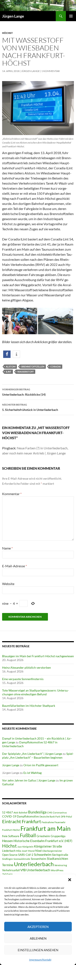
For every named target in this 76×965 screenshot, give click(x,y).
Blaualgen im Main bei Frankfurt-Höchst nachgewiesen (38, 656)
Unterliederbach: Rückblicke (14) (24, 392)
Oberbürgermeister (52, 850)
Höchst (7, 33)
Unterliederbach (34, 864)
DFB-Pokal (66, 816)
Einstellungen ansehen (38, 950)
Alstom (10, 366)
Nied (38, 850)
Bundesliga (37, 812)
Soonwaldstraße (22, 858)
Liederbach (8, 850)
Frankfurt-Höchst (11, 829)
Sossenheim (38, 858)
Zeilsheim (7, 874)
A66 (16, 812)
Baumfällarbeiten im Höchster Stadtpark (28, 705)
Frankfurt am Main (45, 828)
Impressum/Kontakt (40, 959)
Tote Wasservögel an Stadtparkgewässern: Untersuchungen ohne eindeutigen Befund (35, 692)
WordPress (57, 870)
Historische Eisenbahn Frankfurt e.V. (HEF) (43, 841)
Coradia (55, 366)
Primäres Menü (71, 16)
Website (8, 584)
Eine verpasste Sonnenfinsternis (22, 679)
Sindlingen (7, 858)
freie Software (10, 836)
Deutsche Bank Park (49, 816)
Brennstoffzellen (32, 366)
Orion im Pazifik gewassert (40, 765)
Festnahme (48, 822)
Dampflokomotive (28, 816)
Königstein (27, 846)
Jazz (19, 846)
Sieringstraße (60, 854)
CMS (49, 812)
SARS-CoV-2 (25, 854)
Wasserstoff (25, 371)
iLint (8, 371)
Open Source (10, 854)
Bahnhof (23, 812)
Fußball (28, 835)
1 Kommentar (50, 71)
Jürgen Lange (13, 16)
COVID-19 (9, 816)
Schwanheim (42, 854)
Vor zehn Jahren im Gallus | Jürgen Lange (28, 780)
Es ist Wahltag (32, 772)
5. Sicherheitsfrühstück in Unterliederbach (30, 407)
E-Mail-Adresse (14, 566)
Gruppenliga (58, 836)
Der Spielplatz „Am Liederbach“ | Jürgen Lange (32, 753)
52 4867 (7, 812)
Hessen (7, 841)
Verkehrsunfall (11, 870)
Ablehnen (38, 938)
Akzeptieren (38, 927)
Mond (31, 850)
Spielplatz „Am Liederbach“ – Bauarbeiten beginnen (38, 755)
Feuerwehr (59, 822)
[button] (70, 880)
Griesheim (43, 836)
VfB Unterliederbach (35, 870)
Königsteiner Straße (48, 846)
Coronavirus (60, 812)
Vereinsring (60, 865)
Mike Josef (21, 850)
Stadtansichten (57, 858)
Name (7, 548)
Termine (7, 865)
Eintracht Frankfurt (21, 821)
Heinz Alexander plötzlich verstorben (26, 667)
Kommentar (12, 494)
